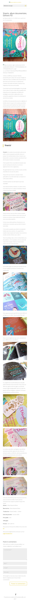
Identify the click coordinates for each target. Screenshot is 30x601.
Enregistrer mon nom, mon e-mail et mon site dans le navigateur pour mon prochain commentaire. (14, 577)
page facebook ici (7, 533)
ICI (3, 528)
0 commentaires (8, 20)
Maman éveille (8, 18)
